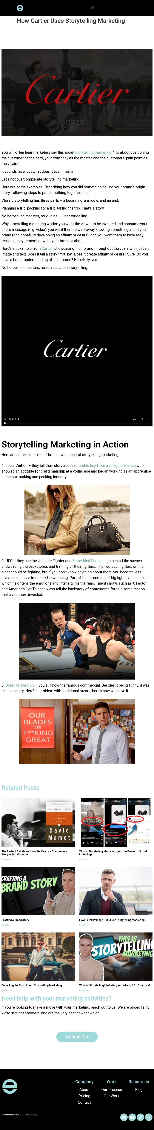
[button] (92, 7)
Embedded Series (86, 561)
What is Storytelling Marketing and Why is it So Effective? (114, 985)
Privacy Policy (31, 1115)
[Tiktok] (140, 1117)
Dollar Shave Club (19, 685)
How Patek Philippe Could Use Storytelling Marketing (112, 920)
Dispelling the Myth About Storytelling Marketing (32, 985)
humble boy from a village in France (106, 465)
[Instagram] (148, 1117)
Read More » (7, 860)
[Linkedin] (124, 1117)
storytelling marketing (93, 152)
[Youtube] (132, 1117)
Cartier (47, 248)
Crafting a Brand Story (15, 920)
